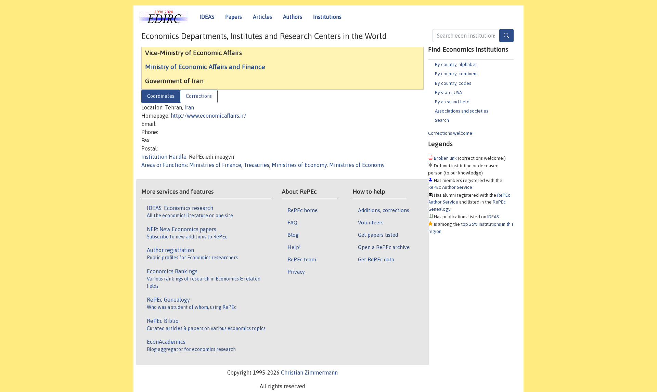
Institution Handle (163, 157)
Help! (294, 247)
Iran (189, 107)
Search (442, 120)
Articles (262, 17)
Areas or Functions (164, 165)
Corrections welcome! (451, 133)
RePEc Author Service (450, 187)
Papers (233, 17)
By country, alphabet (456, 64)
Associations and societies (461, 111)
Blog (293, 235)
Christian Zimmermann (309, 372)
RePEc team (301, 259)
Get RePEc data (376, 259)
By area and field (452, 101)
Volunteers (371, 222)
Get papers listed (378, 235)
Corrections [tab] (199, 96)
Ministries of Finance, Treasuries (229, 165)
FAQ (292, 222)
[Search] (506, 35)
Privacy (296, 272)
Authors (292, 17)
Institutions (327, 17)
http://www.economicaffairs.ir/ (208, 116)
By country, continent (456, 73)
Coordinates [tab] (160, 96)
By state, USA (448, 92)
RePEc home (302, 210)
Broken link (445, 158)
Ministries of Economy (299, 165)
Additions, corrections (383, 210)
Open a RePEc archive (384, 247)
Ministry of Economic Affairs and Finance (205, 66)
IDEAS (206, 17)
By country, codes (453, 83)
